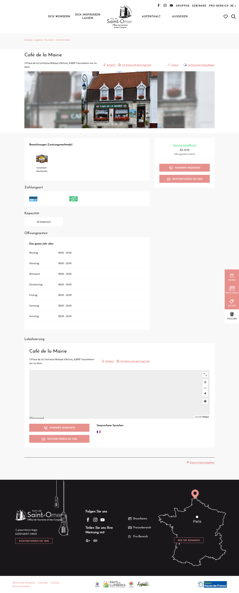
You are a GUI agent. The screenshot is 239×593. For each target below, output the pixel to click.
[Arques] (143, 584)
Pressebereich (142, 527)
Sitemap (43, 582)
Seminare (199, 5)
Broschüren (140, 518)
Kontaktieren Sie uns (34, 541)
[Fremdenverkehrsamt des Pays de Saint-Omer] (119, 16)
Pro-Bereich (219, 5)
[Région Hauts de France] (212, 584)
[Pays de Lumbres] (114, 584)
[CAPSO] (97, 584)
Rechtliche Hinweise (24, 582)
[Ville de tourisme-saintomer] (131, 584)
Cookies (55, 582)
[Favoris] (226, 16)
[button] (233, 16)
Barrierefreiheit (21, 586)
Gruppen (183, 5)
